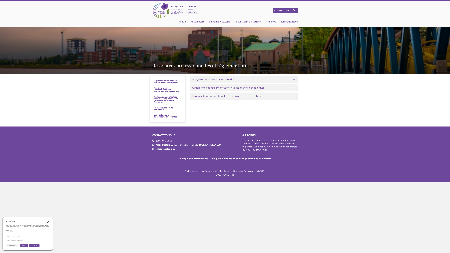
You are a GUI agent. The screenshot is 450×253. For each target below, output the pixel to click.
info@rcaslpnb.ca (165, 149)
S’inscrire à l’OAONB (219, 22)
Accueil (278, 10)
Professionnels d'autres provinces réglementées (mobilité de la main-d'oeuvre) (166, 100)
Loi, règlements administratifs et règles (165, 116)
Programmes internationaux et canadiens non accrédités (166, 90)
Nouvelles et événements (248, 22)
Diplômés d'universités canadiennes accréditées (166, 82)
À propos (271, 22)
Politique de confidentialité (193, 158)
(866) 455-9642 (164, 141)
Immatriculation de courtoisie (163, 109)
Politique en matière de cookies (227, 158)
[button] (294, 10)
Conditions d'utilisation (259, 158)
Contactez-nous (289, 22)
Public (182, 22)
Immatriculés (197, 22)
